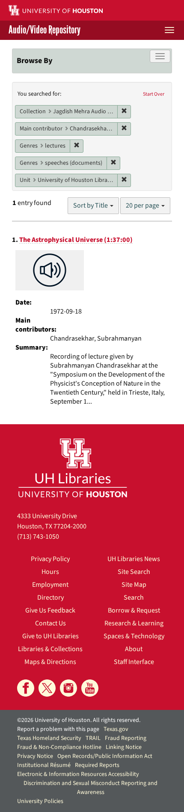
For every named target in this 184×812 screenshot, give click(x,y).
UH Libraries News (133, 559)
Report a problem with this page (58, 729)
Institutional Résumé (44, 765)
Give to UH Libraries (50, 636)
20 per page (143, 205)
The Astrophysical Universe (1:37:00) (76, 240)
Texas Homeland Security (49, 738)
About (133, 649)
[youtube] (89, 688)
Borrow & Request (134, 610)
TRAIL (93, 738)
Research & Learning (133, 623)
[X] (47, 688)
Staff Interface (134, 662)
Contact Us (50, 623)
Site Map (134, 584)
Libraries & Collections (50, 649)
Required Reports (97, 765)
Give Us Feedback (50, 610)
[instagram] (68, 688)
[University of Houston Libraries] (72, 468)
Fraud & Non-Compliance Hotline (59, 747)
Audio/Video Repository (44, 30)
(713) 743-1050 (38, 536)
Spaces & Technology (134, 636)
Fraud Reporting (125, 738)
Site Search (134, 572)
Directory (50, 597)
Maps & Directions (50, 662)
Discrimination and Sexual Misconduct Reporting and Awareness (90, 788)
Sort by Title (91, 205)
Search (134, 597)
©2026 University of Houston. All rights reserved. (78, 720)
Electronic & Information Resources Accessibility (78, 774)
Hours (50, 572)
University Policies (40, 801)
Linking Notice (124, 747)
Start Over (153, 94)
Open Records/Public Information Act (104, 756)
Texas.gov (116, 729)
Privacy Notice (35, 756)
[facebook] (25, 688)
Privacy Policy (50, 559)
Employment (50, 584)
